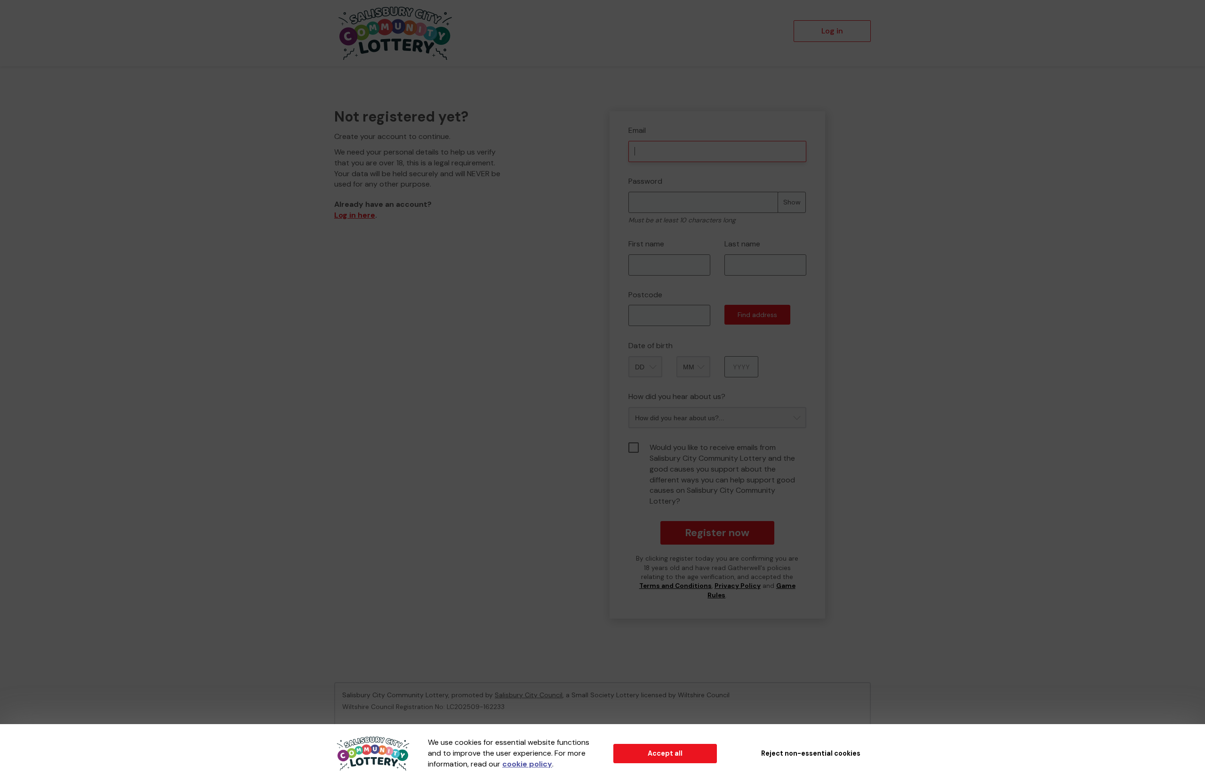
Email (637, 130)
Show (792, 202)
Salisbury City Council (528, 695)
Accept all (665, 753)
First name (646, 244)
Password (645, 181)
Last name (742, 244)
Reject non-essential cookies (810, 753)
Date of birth (650, 346)
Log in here (354, 215)
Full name (618, 104)
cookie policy (527, 764)
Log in (832, 31)
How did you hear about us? (676, 396)
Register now (717, 532)
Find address (757, 314)
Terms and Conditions (675, 586)
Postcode (645, 295)
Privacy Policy (738, 586)
